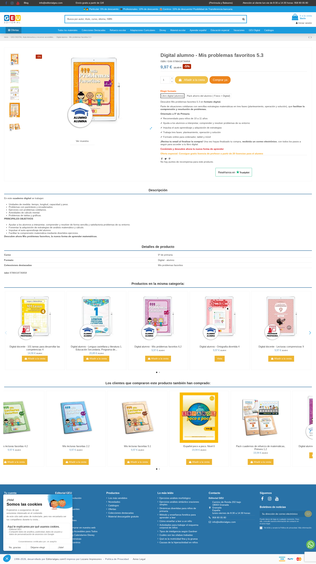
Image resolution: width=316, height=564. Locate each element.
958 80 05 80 (219, 517)
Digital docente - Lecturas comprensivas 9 (281, 346)
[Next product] (311, 37)
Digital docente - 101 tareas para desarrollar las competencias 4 (35, 348)
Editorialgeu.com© (56, 559)
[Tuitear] (166, 158)
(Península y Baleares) (221, 2)
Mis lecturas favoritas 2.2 (96, 446)
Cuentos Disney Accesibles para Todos (77, 531)
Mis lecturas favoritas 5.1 (158, 446)
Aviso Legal (139, 559)
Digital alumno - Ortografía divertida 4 (219, 346)
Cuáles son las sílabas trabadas (176, 535)
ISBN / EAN (166, 61)
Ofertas (112, 509)
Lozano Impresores (91, 559)
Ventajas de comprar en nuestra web (76, 527)
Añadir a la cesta (194, 79)
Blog (26, 2)
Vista (219, 358)
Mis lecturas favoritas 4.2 (34, 446)
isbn (6, 272)
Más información (304, 528)
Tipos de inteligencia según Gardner (178, 531)
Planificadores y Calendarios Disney (75, 535)
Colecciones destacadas (121, 513)
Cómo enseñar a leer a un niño (175, 521)
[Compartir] (161, 158)
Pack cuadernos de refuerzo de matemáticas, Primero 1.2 (281, 448)
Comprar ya (220, 79)
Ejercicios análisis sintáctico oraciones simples (179, 503)
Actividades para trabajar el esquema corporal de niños (178, 526)
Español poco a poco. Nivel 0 (219, 446)
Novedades (114, 502)
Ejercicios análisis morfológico (175, 498)
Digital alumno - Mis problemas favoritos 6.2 (158, 346)
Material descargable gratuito (123, 516)
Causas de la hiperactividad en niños (178, 542)
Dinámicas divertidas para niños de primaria (177, 509)
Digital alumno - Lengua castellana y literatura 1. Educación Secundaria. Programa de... (96, 348)
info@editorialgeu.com (51, 2)
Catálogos (113, 505)
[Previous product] (309, 37)
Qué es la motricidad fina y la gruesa (178, 538)
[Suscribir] (308, 514)
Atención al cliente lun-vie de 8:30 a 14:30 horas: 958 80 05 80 (276, 2)
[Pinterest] (169, 158)
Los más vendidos (117, 498)
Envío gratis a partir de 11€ (90, 2)
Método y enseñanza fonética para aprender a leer (177, 516)
